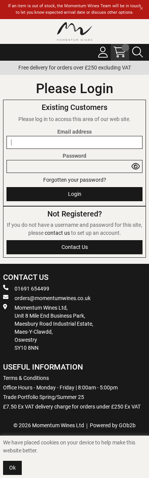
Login (74, 194)
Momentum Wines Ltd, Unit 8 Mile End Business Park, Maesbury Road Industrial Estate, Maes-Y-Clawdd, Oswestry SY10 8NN (54, 328)
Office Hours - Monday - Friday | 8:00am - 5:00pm (60, 387)
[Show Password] (136, 166)
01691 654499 (32, 289)
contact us (58, 233)
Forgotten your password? (74, 180)
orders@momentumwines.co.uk (53, 298)
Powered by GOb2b (113, 425)
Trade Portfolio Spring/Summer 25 (43, 397)
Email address (74, 132)
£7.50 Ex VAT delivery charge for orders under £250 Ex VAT (72, 407)
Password (74, 156)
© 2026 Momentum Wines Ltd (48, 425)
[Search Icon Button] (137, 52)
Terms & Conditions (26, 378)
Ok (12, 468)
